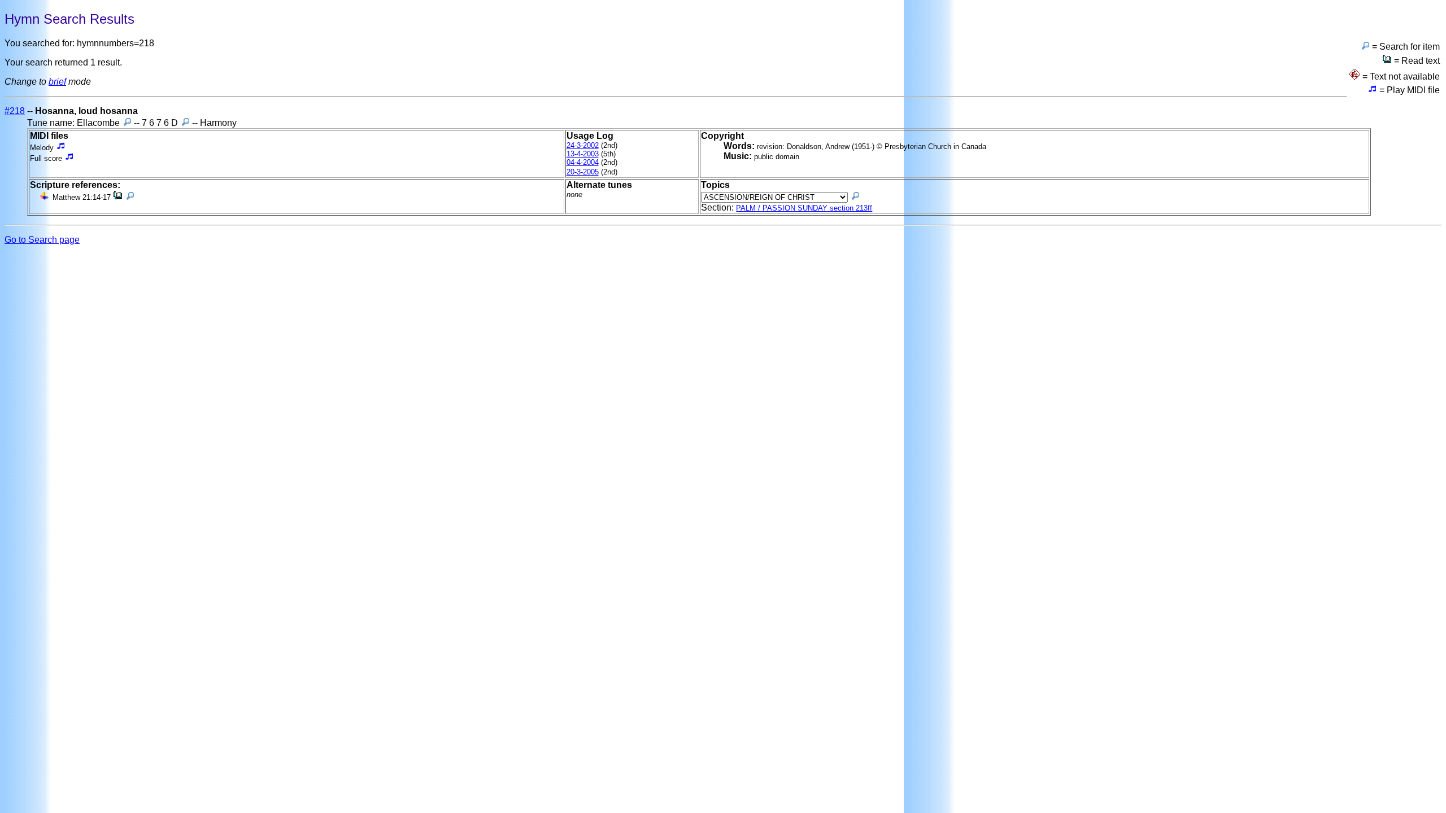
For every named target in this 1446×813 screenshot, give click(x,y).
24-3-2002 (583, 145)
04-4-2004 (583, 162)
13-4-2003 (583, 154)
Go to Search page (42, 239)
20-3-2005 (583, 172)
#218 (15, 111)
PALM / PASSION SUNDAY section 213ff (804, 208)
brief (57, 81)
